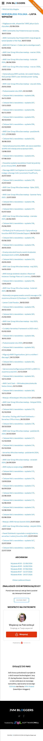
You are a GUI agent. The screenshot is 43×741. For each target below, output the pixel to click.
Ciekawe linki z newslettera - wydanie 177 (18, 438)
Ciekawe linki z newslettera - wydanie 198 (18, 202)
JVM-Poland (29, 686)
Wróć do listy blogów (10, 9)
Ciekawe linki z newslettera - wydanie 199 (18, 180)
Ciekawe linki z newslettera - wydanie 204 (18, 124)
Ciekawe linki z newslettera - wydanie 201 (18, 156)
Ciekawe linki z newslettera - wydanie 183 (18, 347)
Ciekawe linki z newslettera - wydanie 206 (18, 110)
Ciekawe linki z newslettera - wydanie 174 (18, 478)
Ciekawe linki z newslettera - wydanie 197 (18, 209)
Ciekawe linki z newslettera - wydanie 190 (18, 307)
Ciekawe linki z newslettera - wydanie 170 (18, 507)
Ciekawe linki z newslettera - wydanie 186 (18, 336)
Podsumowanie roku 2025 (12, 91)
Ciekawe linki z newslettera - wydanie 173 (18, 486)
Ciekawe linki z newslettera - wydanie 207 (18, 103)
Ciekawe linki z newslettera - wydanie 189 (18, 314)
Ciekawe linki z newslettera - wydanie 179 (18, 409)
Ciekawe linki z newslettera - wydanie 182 (18, 362)
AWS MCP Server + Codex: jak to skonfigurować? (21, 45)
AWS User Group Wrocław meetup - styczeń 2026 (22, 84)
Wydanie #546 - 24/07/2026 (21, 574)
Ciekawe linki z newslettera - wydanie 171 (18, 500)
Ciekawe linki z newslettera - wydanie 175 (18, 471)
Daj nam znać (21, 600)
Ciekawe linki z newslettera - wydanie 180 (18, 390)
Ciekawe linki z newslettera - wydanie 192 (18, 281)
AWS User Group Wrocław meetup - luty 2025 (20, 321)
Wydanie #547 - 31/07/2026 (21, 572)
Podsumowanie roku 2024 (12, 343)
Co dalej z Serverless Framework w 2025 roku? (20, 328)
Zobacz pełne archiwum (21, 580)
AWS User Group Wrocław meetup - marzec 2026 (21, 52)
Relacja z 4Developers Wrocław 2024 (17, 398)
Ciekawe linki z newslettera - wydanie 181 (18, 376)
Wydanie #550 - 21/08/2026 (21, 563)
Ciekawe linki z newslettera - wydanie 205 (18, 117)
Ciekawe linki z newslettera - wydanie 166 (18, 548)
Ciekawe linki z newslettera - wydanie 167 (18, 540)
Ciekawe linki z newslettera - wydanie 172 (18, 493)
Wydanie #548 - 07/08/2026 (21, 569)
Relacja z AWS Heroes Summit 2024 (16, 522)
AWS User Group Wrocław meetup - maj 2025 (20, 266)
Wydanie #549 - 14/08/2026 (21, 566)
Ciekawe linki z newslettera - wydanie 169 (18, 514)
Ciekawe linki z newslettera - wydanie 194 (18, 245)
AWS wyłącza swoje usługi (13, 467)
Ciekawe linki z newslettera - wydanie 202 (18, 139)
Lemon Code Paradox (11, 302)
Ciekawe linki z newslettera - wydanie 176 (18, 445)
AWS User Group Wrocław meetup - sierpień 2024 (22, 526)
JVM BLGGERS (15, 3)
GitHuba (12, 686)
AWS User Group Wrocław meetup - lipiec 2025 (21, 187)
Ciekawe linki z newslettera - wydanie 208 (18, 95)
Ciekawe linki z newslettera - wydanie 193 (18, 259)
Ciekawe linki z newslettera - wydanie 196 (18, 223)
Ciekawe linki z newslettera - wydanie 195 (18, 238)
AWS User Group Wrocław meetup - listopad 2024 (22, 402)
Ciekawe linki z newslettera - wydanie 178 (18, 424)
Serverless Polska (14, 14)
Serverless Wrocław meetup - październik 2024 (20, 452)
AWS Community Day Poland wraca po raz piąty (21, 31)
